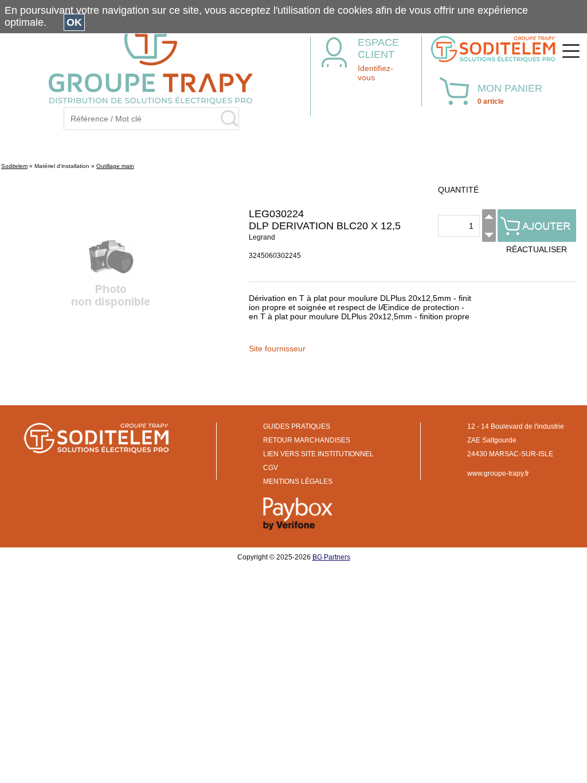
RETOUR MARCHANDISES (306, 440)
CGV (270, 468)
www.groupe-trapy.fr (498, 473)
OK (74, 22)
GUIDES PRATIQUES (296, 426)
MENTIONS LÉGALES (297, 481)
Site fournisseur (277, 348)
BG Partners (331, 557)
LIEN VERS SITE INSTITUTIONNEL (318, 454)
